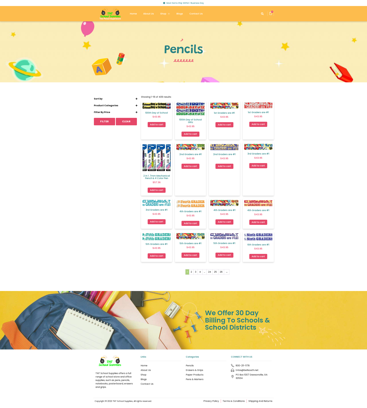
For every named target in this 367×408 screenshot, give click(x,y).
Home (133, 13)
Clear (126, 121)
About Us (148, 13)
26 (221, 272)
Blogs (179, 13)
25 (215, 272)
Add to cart (156, 124)
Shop (163, 13)
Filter (104, 121)
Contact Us (196, 13)
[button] (262, 13)
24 (209, 272)
